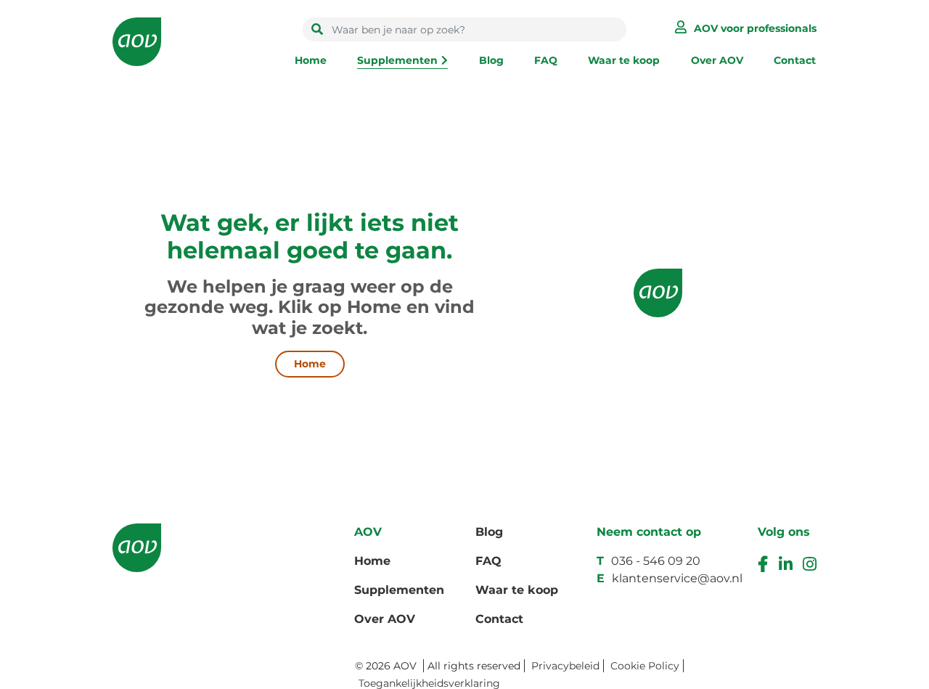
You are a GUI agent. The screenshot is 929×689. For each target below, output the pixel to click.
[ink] (786, 566)
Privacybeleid (565, 665)
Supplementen (397, 60)
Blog (491, 60)
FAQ (545, 60)
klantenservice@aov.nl (677, 578)
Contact (795, 60)
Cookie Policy (644, 665)
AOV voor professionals (755, 28)
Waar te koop (624, 60)
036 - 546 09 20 (655, 561)
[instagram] (810, 566)
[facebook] (763, 566)
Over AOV (717, 60)
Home (311, 60)
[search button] (317, 29)
